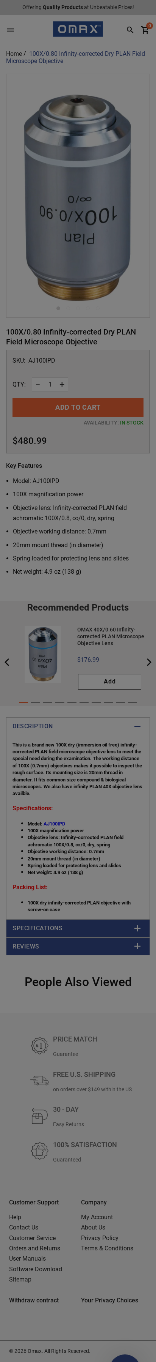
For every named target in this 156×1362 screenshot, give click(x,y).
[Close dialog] (146, 632)
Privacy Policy (13, 731)
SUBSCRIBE (53, 717)
